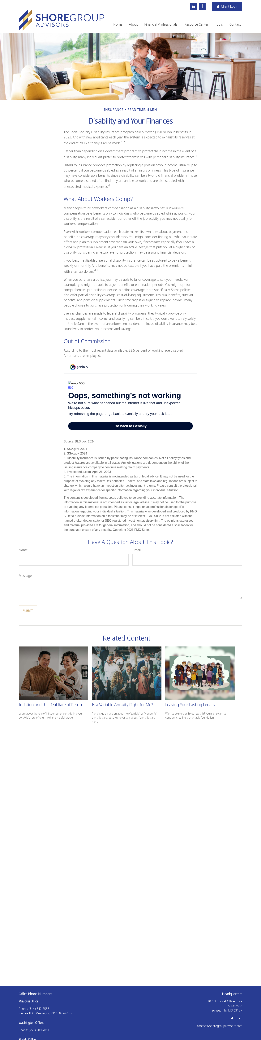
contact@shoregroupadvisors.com (219, 1026)
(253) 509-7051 (39, 1030)
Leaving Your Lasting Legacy (190, 704)
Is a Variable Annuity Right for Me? (122, 704)
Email (136, 550)
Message (25, 575)
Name (23, 550)
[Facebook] (202, 6)
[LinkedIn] (193, 6)
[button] (118, 24)
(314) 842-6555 (39, 1009)
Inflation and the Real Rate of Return (51, 704)
